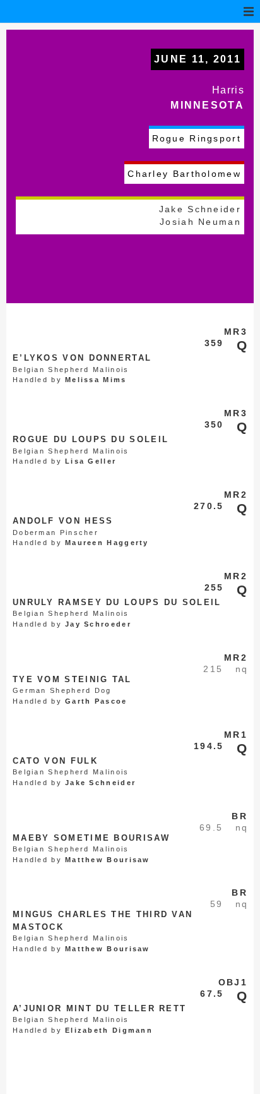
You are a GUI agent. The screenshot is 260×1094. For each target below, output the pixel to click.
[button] (248, 11)
